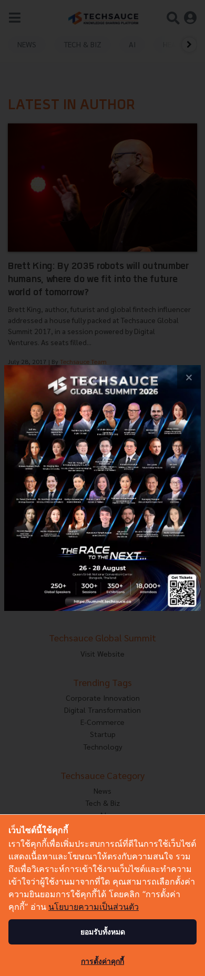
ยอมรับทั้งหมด (102, 931)
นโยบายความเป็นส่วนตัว (93, 906)
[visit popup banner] (102, 488)
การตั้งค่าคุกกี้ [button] (102, 961)
